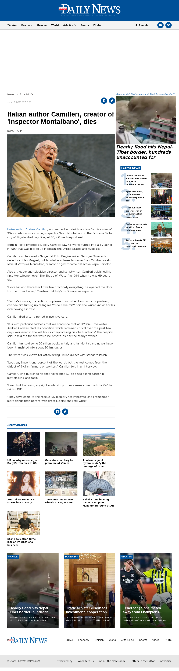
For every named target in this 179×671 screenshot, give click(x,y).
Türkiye (12, 25)
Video (155, 640)
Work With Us (86, 661)
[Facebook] (160, 25)
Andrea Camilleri (36, 229)
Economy (27, 25)
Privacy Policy (64, 661)
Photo (97, 25)
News (10, 94)
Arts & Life (69, 25)
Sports (85, 25)
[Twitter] (168, 25)
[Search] (136, 25)
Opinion (42, 25)
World (55, 25)
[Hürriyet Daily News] (90, 10)
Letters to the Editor (142, 661)
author (20, 229)
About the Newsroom (112, 661)
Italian (11, 229)
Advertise (166, 661)
